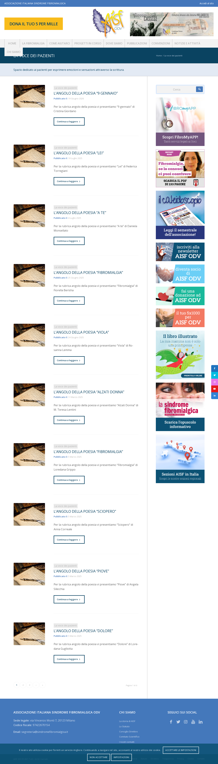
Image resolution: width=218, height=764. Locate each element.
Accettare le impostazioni (180, 750)
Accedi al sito (207, 3)
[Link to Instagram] (185, 721)
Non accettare (98, 757)
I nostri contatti (126, 741)
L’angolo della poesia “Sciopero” (85, 511)
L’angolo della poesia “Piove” (81, 571)
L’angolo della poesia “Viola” (81, 332)
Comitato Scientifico (129, 736)
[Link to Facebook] (171, 721)
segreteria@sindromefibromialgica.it (44, 732)
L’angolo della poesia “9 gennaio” (86, 93)
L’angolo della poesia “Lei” (79, 153)
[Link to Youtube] (193, 721)
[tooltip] (214, 368)
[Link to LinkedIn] (200, 721)
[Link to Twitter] (178, 721)
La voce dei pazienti (33, 55)
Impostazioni (121, 757)
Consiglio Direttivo (128, 731)
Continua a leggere (67, 121)
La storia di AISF (127, 721)
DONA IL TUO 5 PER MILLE (34, 24)
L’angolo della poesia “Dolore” (83, 630)
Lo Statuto (124, 726)
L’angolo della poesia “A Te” (80, 212)
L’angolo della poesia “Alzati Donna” (89, 392)
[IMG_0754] (29, 96)
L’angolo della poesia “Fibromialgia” (88, 272)
